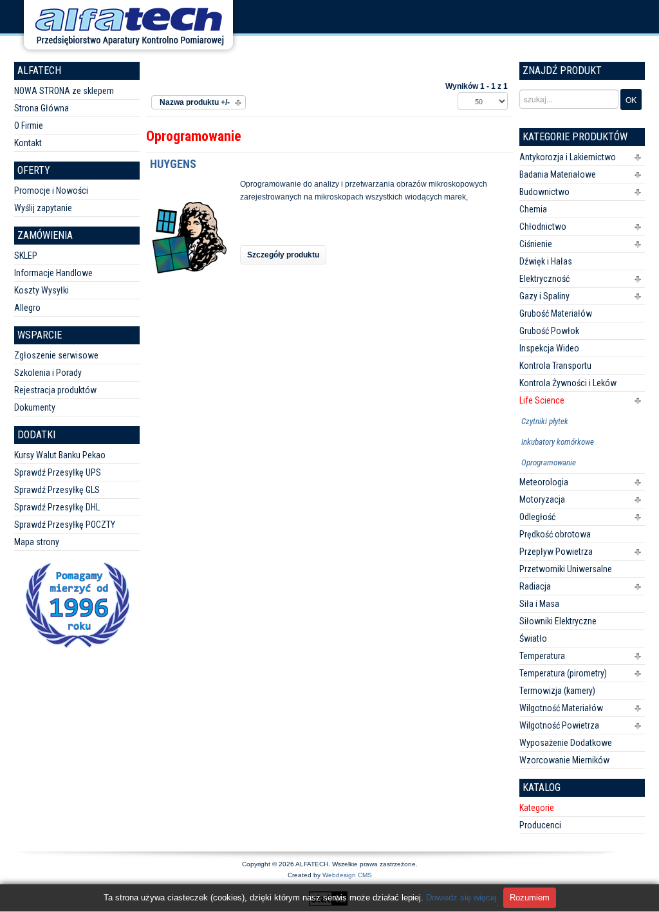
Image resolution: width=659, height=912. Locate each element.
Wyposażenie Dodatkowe (565, 743)
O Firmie (28, 125)
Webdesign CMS (347, 875)
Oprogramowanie (548, 462)
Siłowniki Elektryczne (558, 621)
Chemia (533, 209)
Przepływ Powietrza (556, 551)
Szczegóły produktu (283, 254)
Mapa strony (36, 542)
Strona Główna (41, 108)
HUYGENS (173, 164)
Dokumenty (34, 407)
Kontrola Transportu (555, 365)
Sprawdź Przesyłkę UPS (57, 472)
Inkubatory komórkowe (557, 442)
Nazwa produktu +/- (195, 102)
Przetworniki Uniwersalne (565, 569)
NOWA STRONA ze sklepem (64, 91)
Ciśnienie (535, 244)
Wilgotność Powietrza (559, 725)
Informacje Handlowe (53, 273)
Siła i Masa (539, 604)
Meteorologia (543, 482)
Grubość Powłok (549, 331)
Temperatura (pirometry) (563, 673)
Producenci (540, 825)
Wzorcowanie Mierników (564, 760)
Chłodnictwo (542, 226)
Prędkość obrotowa (555, 534)
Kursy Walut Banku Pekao (60, 455)
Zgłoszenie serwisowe (56, 355)
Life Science (541, 400)
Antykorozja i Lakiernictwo (567, 157)
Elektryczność (544, 279)
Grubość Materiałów (555, 313)
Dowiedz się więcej (461, 897)
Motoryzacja (542, 499)
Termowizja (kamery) (557, 690)
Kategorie (536, 808)
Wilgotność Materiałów (561, 708)
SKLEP (25, 255)
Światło (533, 638)
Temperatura (542, 656)
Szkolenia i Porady (48, 373)
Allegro (27, 307)
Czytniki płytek (544, 421)
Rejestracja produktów (55, 390)
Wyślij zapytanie (43, 208)
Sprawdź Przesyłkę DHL (57, 507)
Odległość (537, 517)
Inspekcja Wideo (549, 348)
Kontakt (28, 143)
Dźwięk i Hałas (545, 261)
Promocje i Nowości (51, 190)
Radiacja (535, 586)
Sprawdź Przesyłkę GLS (57, 490)
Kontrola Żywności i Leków (568, 383)
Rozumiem (530, 897)
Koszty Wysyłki (41, 290)
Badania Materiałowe (557, 174)
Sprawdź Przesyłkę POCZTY (64, 524)
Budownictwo (544, 192)
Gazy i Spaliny (544, 296)
